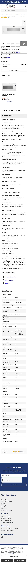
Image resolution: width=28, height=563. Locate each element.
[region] (14, 554)
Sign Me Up (14, 484)
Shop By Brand (4, 499)
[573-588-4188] (25, 6)
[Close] (26, 547)
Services (3, 503)
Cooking (8, 14)
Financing (3, 505)
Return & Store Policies (6, 510)
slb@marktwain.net (8, 522)
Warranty (7, 283)
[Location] (22, 6)
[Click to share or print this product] (24, 21)
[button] (2, 6)
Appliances (3, 14)
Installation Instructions (10, 277)
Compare (10, 101)
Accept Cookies (20, 560)
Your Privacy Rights (14, 556)
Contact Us (3, 508)
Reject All (7, 560)
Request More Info (15, 70)
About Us (3, 506)
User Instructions (9, 280)
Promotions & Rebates (6, 501)
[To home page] (11, 6)
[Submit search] (24, 10)
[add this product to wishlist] (24, 24)
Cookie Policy (12, 553)
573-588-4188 (8, 520)
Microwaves (13, 14)
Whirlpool (8, 57)
